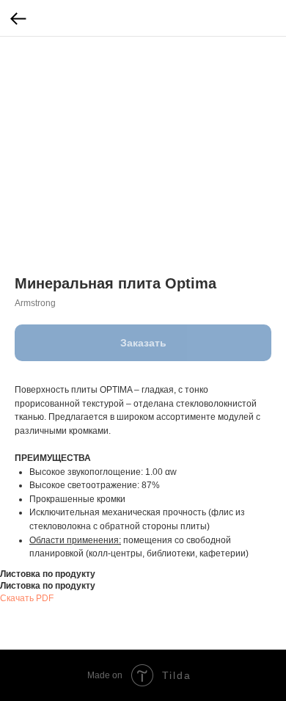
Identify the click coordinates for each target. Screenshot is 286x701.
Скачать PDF (27, 598)
